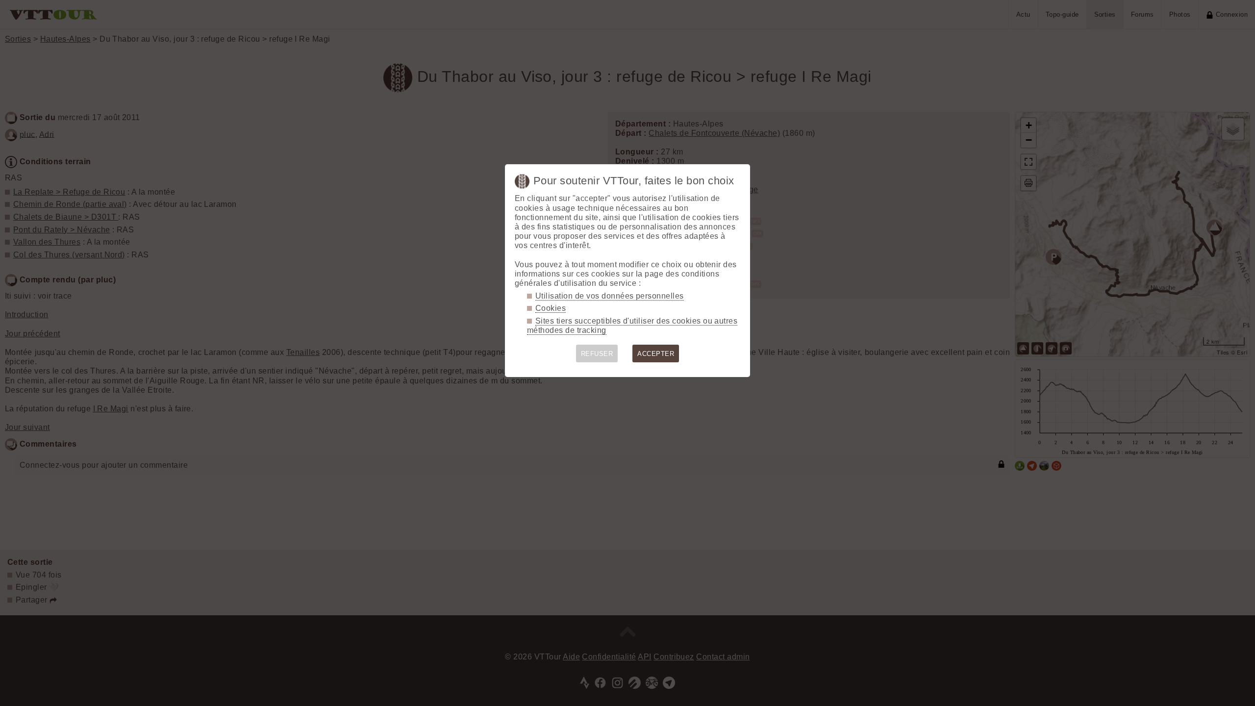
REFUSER (597, 353)
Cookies (550, 308)
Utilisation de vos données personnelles (609, 296)
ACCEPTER (655, 353)
